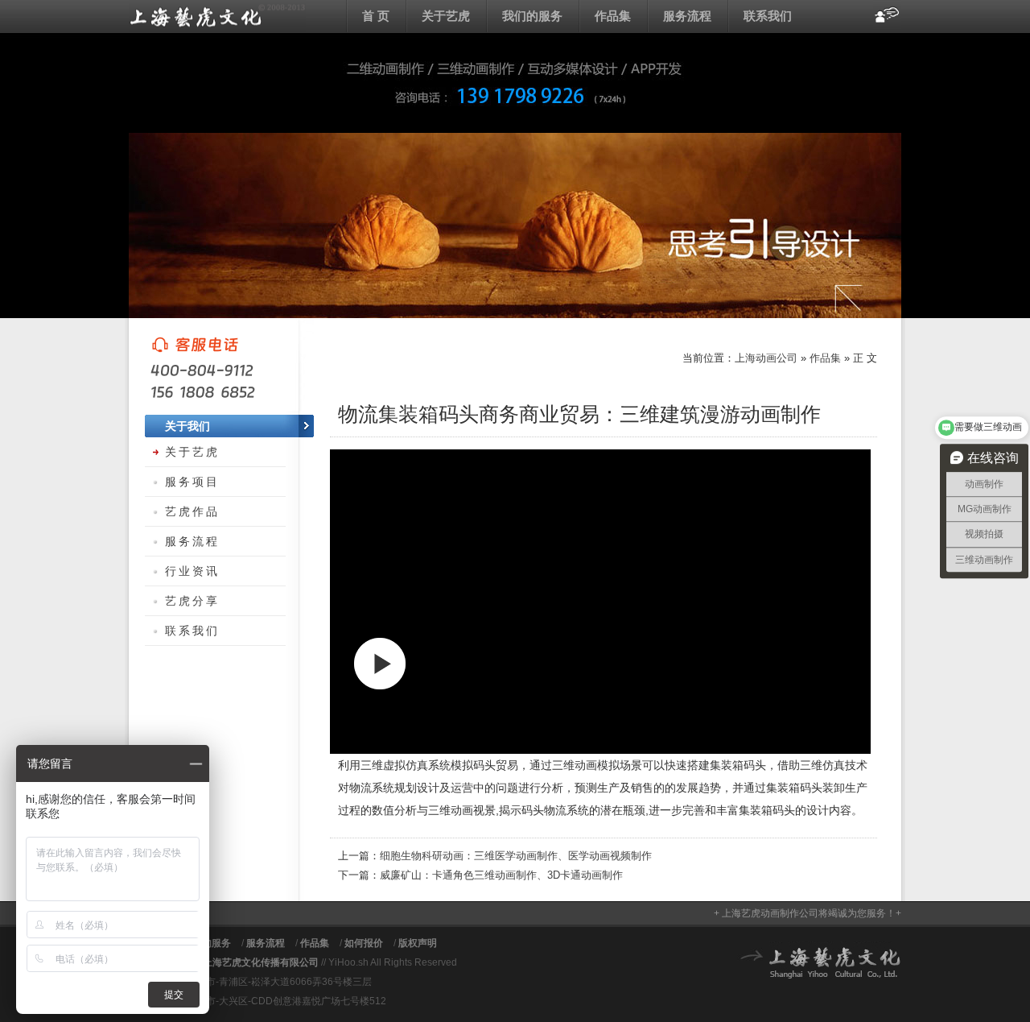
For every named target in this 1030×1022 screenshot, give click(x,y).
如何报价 (363, 943)
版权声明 (417, 943)
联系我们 (768, 16)
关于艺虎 (446, 16)
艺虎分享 (192, 600)
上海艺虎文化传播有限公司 (261, 962)
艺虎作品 (192, 511)
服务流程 (687, 16)
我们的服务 (532, 16)
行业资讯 (192, 571)
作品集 (613, 16)
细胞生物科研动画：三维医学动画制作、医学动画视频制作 (516, 856)
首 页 (375, 16)
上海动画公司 (217, 16)
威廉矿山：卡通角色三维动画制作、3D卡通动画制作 (501, 875)
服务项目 (192, 481)
